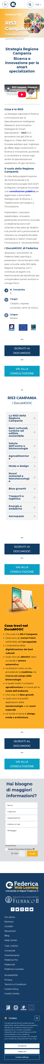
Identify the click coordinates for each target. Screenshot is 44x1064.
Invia (32, 853)
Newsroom (10, 931)
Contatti (8, 926)
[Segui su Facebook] (13, 909)
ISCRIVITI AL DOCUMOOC (22, 743)
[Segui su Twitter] (17, 909)
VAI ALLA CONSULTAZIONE (22, 371)
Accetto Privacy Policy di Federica (20, 849)
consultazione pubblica (22, 191)
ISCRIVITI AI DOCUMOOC (22, 351)
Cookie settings (22, 1057)
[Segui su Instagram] (22, 909)
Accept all (22, 1046)
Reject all (22, 1051)
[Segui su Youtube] (31, 909)
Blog (6, 935)
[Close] (37, 1018)
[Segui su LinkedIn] (27, 909)
